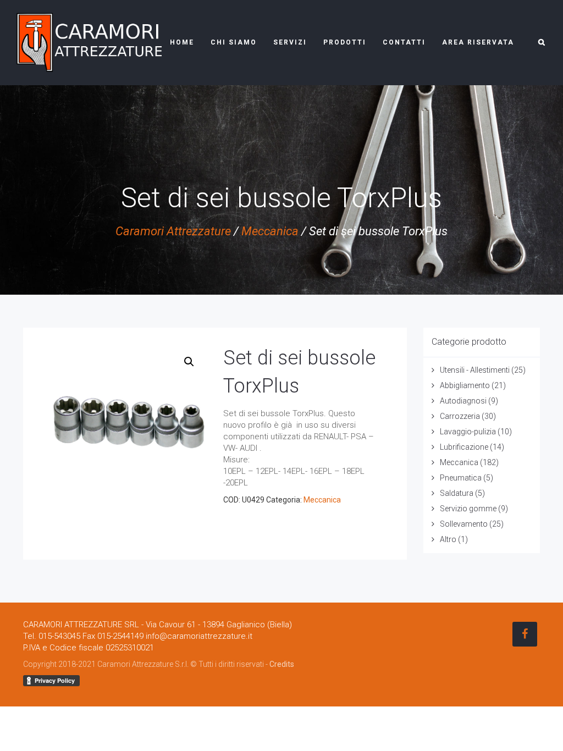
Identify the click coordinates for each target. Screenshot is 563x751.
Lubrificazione (464, 447)
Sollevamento (464, 524)
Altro (448, 539)
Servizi (290, 42)
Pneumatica (461, 477)
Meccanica (270, 231)
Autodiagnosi (463, 400)
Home (182, 42)
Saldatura (456, 493)
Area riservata (478, 42)
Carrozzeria (460, 416)
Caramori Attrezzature (173, 231)
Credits (281, 664)
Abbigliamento (465, 385)
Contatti (404, 42)
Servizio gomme (468, 508)
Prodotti (344, 42)
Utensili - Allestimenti (475, 370)
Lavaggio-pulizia (468, 431)
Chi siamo (234, 42)
